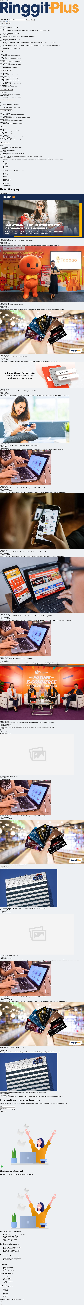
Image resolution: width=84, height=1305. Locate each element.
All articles (3, 129)
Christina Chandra (4, 358)
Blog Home (6, 173)
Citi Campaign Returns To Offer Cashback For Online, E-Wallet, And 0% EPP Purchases (23, 908)
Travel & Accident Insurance (7, 100)
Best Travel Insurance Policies (11, 1251)
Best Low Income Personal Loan (11, 1261)
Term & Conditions (8, 1281)
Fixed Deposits (4, 73)
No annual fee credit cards (7, 32)
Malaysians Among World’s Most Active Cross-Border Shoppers (16, 240)
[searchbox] (17, 20)
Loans (2, 51)
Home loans (3, 57)
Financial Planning (8, 1267)
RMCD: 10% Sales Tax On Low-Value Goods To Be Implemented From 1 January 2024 (23, 488)
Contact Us (3, 148)
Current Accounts (4, 79)
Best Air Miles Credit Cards (10, 1236)
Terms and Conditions (5, 157)
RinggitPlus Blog (7, 1269)
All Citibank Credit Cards (10, 1239)
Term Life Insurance (5, 113)
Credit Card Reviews (8, 1270)
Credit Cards (7, 23)
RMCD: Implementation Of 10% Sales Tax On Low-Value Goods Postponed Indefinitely (23, 552)
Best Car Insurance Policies (10, 1248)
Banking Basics (4, 132)
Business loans (4, 66)
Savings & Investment (6, 70)
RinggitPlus (3, 777)
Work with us (3, 154)
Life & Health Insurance (6, 110)
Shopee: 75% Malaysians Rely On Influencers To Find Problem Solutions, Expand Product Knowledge (27, 722)
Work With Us (7, 1278)
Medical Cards (4, 119)
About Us (2, 145)
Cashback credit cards (5, 35)
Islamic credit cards (5, 44)
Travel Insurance (4, 103)
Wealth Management (5, 85)
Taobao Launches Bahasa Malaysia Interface (11, 304)
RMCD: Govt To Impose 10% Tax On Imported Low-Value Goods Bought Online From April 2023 (26, 616)
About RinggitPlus (5, 142)
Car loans (2, 60)
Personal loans (3, 54)
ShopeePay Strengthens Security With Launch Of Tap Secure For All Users (19, 391)
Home (1, 23)
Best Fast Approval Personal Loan (12, 1258)
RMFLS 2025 (7, 181)
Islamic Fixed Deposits (6, 82)
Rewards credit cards (5, 38)
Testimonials (3, 151)
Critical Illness (3, 122)
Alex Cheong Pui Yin (5, 489)
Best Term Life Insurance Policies (12, 1247)
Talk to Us (6, 1276)
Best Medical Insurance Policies (11, 1250)
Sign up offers (3, 29)
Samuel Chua (3, 242)
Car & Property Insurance (7, 89)
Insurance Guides (4, 135)
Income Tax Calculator (6, 138)
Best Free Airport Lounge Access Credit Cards (15, 1235)
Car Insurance (3, 92)
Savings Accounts (4, 76)
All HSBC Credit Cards (9, 1241)
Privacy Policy (7, 1279)
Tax (4, 178)
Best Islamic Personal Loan (10, 1259)
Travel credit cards (5, 46)
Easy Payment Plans (5, 63)
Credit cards (3, 26)
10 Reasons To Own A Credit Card (9, 776)
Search (28, 19)
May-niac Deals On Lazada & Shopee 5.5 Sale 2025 (14, 356)
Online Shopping (7, 185)
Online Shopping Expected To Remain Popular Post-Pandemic (16, 658)
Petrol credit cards (4, 41)
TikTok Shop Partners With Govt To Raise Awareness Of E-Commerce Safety (20, 445)
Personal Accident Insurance (7, 106)
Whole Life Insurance (5, 116)
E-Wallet (5, 176)
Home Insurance (4, 95)
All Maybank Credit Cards (10, 1238)
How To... (3, 126)
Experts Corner (7, 179)
